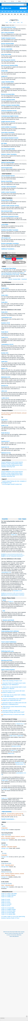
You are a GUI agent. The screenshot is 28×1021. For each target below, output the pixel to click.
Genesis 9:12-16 (19, 762)
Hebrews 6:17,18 (5, 453)
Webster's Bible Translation (9, 154)
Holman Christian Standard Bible (10, 105)
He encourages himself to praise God (12, 484)
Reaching (8, 465)
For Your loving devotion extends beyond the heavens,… (13, 555)
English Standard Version (8, 38)
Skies (21, 465)
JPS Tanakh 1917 (6, 238)
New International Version (8, 27)
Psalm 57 (11, 601)
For (25, 271)
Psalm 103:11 (5, 288)
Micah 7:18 (4, 368)
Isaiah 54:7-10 (5, 447)
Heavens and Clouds (8, 620)
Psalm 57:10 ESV (5, 902)
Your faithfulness (8, 274)
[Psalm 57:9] (1, 455)
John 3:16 (4, 391)
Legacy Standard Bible (7, 81)
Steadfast (3, 466)
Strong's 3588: (5, 829)
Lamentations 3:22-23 (7, 344)
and (2, 274)
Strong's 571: (4, 877)
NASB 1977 (4, 76)
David (4, 600)
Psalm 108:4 (4, 295)
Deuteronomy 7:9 (20, 764)
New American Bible (7, 211)
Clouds (3, 462)
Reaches (3, 465)
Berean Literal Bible (6, 49)
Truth (13, 466)
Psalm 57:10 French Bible (8, 912)
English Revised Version (8, 121)
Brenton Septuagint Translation (10, 243)
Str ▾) (13, 25)
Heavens (20, 462)
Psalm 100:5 (5, 780)
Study (14, 22)
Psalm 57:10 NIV (5, 899)
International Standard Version (9, 138)
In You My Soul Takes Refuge (8, 268)
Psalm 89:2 (4, 302)
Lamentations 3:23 (6, 317)
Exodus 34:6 (4, 353)
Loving (8, 463)
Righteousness (15, 465)
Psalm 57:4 (14, 750)
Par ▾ (11, 25)
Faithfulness (8, 462)
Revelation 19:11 (17, 590)
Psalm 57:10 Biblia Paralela (8, 909)
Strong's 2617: (5, 839)
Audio (6, 22)
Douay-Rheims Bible (7, 200)
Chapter (24, 519)
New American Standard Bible (9, 65)
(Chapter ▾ (7, 25)
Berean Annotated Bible (8, 94)
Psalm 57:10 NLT (5, 901)
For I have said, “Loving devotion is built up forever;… (12, 556)
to (17, 273)
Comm (18, 22)
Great (16, 462)
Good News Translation (7, 132)
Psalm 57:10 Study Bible (7, 908)
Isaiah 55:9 (4, 361)
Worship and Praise (6, 660)
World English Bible (6, 167)
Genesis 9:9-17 (5, 441)
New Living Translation (7, 32)
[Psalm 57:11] (26, 455)
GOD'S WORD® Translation (8, 127)
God (4, 610)
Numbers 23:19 (5, 323)
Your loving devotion (6, 273)
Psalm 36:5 (4, 312)
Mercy (20, 463)
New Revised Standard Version (9, 216)
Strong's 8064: (5, 866)
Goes (13, 462)
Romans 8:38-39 (16, 746)
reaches (14, 273)
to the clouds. (16, 274)
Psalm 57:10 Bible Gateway (8, 895)
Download (24, 279)
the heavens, (21, 273)
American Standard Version (9, 110)
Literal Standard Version (8, 175)
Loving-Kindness (14, 463)
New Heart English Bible (8, 149)
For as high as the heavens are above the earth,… (12, 554)
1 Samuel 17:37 (6, 789)
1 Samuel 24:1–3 (19, 723)
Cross (10, 22)
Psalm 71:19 (4, 425)
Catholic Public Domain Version (10, 205)
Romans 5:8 (4, 385)
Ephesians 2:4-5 (5, 377)
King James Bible (6, 54)
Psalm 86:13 (4, 332)
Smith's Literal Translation (8, 192)
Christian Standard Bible (8, 99)
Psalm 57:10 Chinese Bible (8, 911)
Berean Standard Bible (7, 43)
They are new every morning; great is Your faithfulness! (12, 594)
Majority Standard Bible (7, 162)
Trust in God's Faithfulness (8, 642)
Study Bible (5, 519)
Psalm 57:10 (4, 798)
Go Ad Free (2, 1018)
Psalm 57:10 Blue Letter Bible (9, 893)
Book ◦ (20, 519)
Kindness (3, 463)
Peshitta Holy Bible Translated (9, 230)
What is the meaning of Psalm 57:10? (12, 680)
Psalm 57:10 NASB (6, 904)
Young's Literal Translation (8, 186)
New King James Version (8, 60)
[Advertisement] (15, 508)
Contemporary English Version (9, 116)
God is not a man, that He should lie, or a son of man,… (13, 595)
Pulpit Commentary (6, 811)
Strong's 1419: (5, 848)
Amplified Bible (5, 87)
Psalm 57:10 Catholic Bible (8, 914)
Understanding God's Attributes (10, 631)
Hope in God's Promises (8, 669)
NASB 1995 (4, 71)
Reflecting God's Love (7, 651)
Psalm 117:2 (4, 337)
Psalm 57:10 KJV (5, 905)
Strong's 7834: (5, 887)
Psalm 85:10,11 (5, 433)
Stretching (9, 466)
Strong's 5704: (5, 856)
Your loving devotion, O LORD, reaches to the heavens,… (13, 593)
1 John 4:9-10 (5, 398)
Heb (22, 22)
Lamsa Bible (4, 224)
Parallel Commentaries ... (8, 819)
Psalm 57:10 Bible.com (7, 896)
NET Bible (4, 143)
